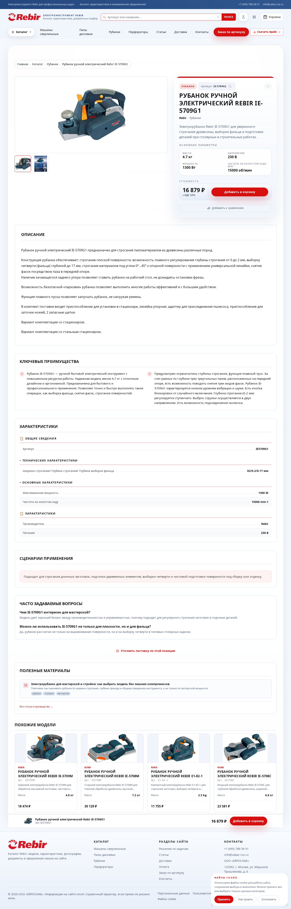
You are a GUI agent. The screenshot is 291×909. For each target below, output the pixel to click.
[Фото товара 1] (23, 164)
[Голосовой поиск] (218, 17)
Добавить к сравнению (228, 208)
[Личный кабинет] (243, 17)
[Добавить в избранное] (268, 86)
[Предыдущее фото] (19, 115)
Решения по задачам (173, 849)
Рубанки (114, 32)
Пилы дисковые (86, 32)
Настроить (245, 899)
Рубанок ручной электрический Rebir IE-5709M (45, 773)
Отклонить (268, 899)
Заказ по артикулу (231, 32)
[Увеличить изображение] (91, 115)
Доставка (180, 32)
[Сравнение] (254, 17)
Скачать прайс (267, 32)
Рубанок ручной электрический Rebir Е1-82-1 (177, 773)
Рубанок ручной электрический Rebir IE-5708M (111, 773)
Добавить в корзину (239, 192)
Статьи (161, 32)
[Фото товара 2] (41, 164)
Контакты (202, 32)
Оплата (164, 867)
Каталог (22, 32)
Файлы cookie (167, 899)
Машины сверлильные (49, 32)
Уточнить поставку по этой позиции (148, 651)
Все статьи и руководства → (36, 706)
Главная (22, 64)
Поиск (228, 17)
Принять (224, 899)
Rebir (182, 118)
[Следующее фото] (163, 115)
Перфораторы (138, 32)
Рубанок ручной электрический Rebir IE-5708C (244, 773)
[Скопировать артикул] (230, 86)
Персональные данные (174, 893)
